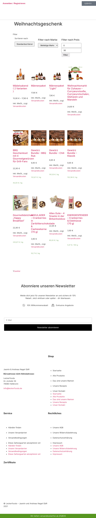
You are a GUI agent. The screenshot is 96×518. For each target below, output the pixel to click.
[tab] (48, 33)
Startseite (57, 370)
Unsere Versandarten (17, 432)
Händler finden (14, 427)
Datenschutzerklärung (62, 438)
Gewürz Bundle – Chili (56, 151)
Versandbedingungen (17, 438)
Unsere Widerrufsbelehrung (65, 432)
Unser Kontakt (59, 391)
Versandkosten (19, 106)
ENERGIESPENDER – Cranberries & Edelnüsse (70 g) (77, 219)
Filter (65, 55)
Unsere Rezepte (60, 386)
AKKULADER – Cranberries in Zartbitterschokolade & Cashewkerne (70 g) (43, 223)
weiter (17, 271)
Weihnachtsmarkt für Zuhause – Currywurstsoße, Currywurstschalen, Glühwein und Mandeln (78, 92)
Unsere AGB (58, 427)
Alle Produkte (59, 375)
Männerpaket (38, 85)
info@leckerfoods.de (13, 388)
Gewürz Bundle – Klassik (72, 153)
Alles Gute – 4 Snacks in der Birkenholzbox (57, 216)
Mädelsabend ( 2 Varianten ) (20, 88)
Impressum (57, 443)
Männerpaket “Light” (56, 87)
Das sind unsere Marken (63, 381)
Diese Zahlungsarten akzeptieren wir (24, 443)
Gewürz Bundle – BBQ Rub (38, 153)
